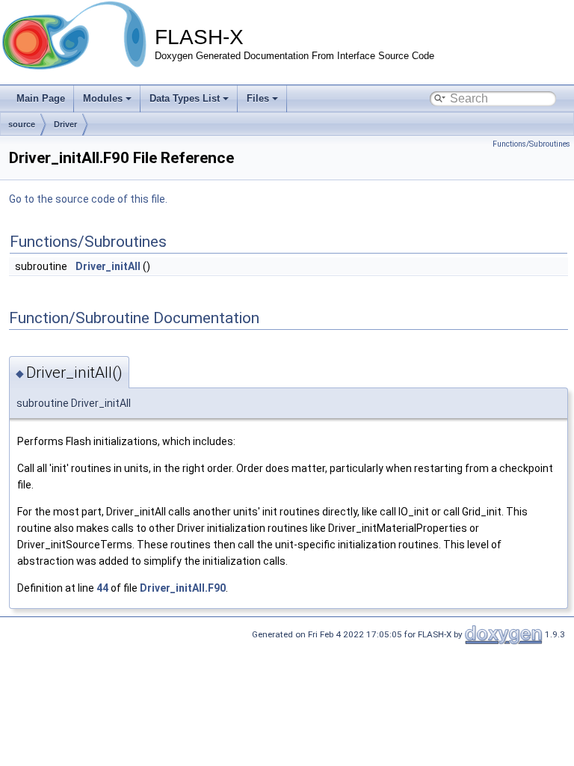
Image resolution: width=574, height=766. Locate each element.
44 (102, 588)
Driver (65, 124)
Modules (103, 98)
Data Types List (184, 98)
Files (258, 98)
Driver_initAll (108, 266)
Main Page (40, 98)
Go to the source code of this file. (88, 199)
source (21, 124)
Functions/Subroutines (531, 144)
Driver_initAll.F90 (183, 588)
